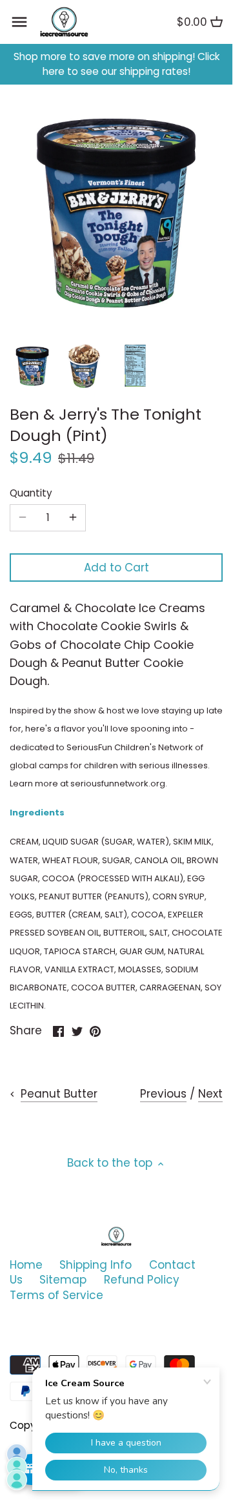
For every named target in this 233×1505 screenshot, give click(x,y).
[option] (32, 366)
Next (210, 1093)
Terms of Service (56, 1295)
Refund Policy (141, 1279)
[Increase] (73, 518)
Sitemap (62, 1279)
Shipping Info (95, 1265)
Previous (163, 1093)
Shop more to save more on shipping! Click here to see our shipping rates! (116, 64)
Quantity (31, 493)
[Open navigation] (19, 22)
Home (26, 1265)
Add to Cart (116, 567)
